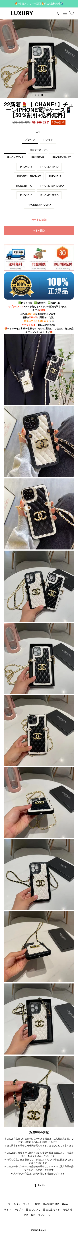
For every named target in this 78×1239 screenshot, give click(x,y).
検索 (37, 1204)
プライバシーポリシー (20, 1204)
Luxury (22, 13)
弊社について (33, 1209)
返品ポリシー (45, 1215)
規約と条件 (30, 1215)
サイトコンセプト (13, 1209)
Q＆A (65, 1204)
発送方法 (67, 1209)
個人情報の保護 (50, 1204)
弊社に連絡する (51, 1209)
